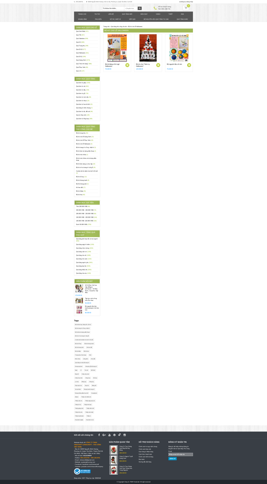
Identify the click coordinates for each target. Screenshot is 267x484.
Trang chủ (106, 26)
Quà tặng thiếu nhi (83, 269)
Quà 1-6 (80, 71)
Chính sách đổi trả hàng (146, 457)
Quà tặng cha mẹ (83, 273)
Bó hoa (95, 378)
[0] (186, 9)
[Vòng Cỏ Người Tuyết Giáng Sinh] (114, 460)
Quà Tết (80, 35)
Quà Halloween (82, 53)
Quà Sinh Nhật (82, 31)
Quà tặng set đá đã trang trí (82, 362)
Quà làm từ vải (82, 86)
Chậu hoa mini (78, 378)
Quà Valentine (82, 38)
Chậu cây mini (85, 374)
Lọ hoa (77, 381)
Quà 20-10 (81, 49)
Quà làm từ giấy (83, 82)
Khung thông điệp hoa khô (81, 393)
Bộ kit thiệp (81, 191)
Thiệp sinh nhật (89, 412)
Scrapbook (94, 393)
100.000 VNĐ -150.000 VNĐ (86, 221)
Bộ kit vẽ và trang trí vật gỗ (85, 167)
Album (76, 396)
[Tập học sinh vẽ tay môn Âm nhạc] (79, 300)
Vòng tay (91, 381)
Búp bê (77, 374)
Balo (76, 370)
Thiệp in (89, 416)
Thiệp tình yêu (78, 412)
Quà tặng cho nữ (83, 255)
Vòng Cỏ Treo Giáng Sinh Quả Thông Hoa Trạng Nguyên (125, 468)
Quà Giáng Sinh (83, 60)
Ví (80, 370)
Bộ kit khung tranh (82, 180)
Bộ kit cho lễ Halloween (84, 144)
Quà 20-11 (81, 56)
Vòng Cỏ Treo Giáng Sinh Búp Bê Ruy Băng (125, 448)
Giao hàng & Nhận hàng (146, 451)
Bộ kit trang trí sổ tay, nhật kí (86, 147)
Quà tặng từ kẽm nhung (84, 108)
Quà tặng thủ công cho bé (119, 26)
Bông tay (84, 381)
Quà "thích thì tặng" (84, 64)
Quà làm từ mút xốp (83, 97)
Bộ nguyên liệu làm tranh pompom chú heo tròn (92, 308)
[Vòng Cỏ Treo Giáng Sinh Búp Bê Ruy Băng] (113, 450)
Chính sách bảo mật (145, 449)
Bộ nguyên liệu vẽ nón (174, 64)
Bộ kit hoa (80, 194)
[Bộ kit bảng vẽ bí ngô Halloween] (117, 48)
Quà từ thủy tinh (82, 115)
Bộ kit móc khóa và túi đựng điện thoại (86, 159)
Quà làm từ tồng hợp (84, 118)
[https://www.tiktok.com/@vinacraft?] (119, 435)
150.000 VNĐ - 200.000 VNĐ (86, 217)
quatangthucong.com (88, 462)
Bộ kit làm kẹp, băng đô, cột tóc (83, 324)
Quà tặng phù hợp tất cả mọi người (87, 240)
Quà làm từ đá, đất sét (84, 111)
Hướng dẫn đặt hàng (145, 462)
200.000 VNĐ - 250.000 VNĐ (86, 213)
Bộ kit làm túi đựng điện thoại (86, 151)
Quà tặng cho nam (83, 259)
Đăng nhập (190, 1)
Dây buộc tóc (78, 385)
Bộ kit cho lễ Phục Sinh (84, 140)
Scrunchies (78, 389)
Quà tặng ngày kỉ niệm (85, 244)
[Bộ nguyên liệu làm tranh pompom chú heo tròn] (79, 309)
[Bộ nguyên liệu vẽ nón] (179, 48)
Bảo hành (141, 459)
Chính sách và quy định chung (148, 446)
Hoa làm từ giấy (79, 419)
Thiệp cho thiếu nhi (86, 396)
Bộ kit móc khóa (82, 154)
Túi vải (86, 370)
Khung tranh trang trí (89, 389)
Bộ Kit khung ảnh (82, 184)
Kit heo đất (80, 187)
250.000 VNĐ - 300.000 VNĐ (86, 210)
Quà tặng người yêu (84, 262)
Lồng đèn (85, 358)
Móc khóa (77, 358)
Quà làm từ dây (82, 90)
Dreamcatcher (78, 366)
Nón (90, 355)
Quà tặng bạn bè (83, 266)
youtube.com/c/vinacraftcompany (92, 466)
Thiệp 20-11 (78, 404)
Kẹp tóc (87, 385)
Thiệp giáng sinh (79, 408)
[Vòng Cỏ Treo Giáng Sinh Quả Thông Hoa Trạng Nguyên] (114, 470)
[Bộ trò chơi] (148, 48)
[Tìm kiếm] (140, 8)
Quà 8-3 (80, 42)
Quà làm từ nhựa (82, 100)
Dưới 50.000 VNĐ (83, 224)
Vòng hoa (87, 378)
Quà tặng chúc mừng (84, 248)
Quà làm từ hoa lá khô (84, 104)
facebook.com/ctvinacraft (90, 464)
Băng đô (94, 385)
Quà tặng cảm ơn (83, 251)
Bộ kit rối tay (81, 176)
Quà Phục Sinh (82, 67)
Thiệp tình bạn (87, 404)
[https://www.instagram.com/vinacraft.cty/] (124, 435)
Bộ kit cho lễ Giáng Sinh (85, 136)
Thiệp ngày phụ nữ (90, 400)
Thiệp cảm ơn (78, 400)
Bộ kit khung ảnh (79, 347)
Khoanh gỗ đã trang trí (91, 366)
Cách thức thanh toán (145, 454)
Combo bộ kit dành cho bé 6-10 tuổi (87, 172)
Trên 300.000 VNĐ (83, 206)
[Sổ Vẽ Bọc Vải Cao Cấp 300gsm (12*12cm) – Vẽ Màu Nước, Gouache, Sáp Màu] (79, 288)
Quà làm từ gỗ (82, 93)
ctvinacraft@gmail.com (86, 460)
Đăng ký (183, 1)
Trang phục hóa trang (80, 355)
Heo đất (93, 358)
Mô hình (93, 370)
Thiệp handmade (79, 416)
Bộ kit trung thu (82, 133)
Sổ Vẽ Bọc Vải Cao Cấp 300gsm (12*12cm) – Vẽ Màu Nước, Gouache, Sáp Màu (91, 288)
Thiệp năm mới (90, 408)
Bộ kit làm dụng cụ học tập (85, 164)
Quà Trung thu (82, 45)
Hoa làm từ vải (89, 419)
